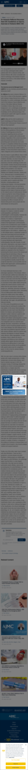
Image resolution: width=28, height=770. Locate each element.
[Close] (25, 744)
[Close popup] (24, 377)
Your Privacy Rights (15, 760)
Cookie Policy (11, 757)
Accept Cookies (15, 767)
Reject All (16, 763)
